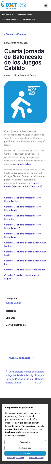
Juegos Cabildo (14, 302)
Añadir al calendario (20, 357)
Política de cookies (36, 457)
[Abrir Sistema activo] (37, 19)
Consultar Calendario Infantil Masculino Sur (24, 269)
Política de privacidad (15, 457)
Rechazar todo (25, 448)
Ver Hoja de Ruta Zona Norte (27, 186)
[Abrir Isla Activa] (12, 14)
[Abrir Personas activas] (34, 14)
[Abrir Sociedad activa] (18, 19)
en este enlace (24, 164)
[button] (45, 5)
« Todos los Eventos (15, 34)
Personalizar (25, 442)
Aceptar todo (25, 453)
